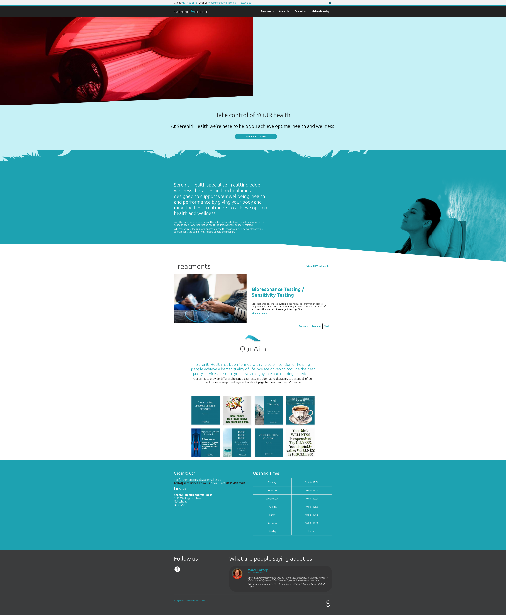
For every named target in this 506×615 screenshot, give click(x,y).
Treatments (267, 11)
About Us (284, 11)
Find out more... (260, 313)
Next (326, 326)
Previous (303, 326)
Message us (245, 2)
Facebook (330, 2)
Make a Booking (320, 11)
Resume (316, 326)
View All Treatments (317, 266)
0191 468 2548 (189, 2)
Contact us (300, 11)
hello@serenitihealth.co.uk (222, 2)
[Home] (191, 12)
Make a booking (255, 136)
